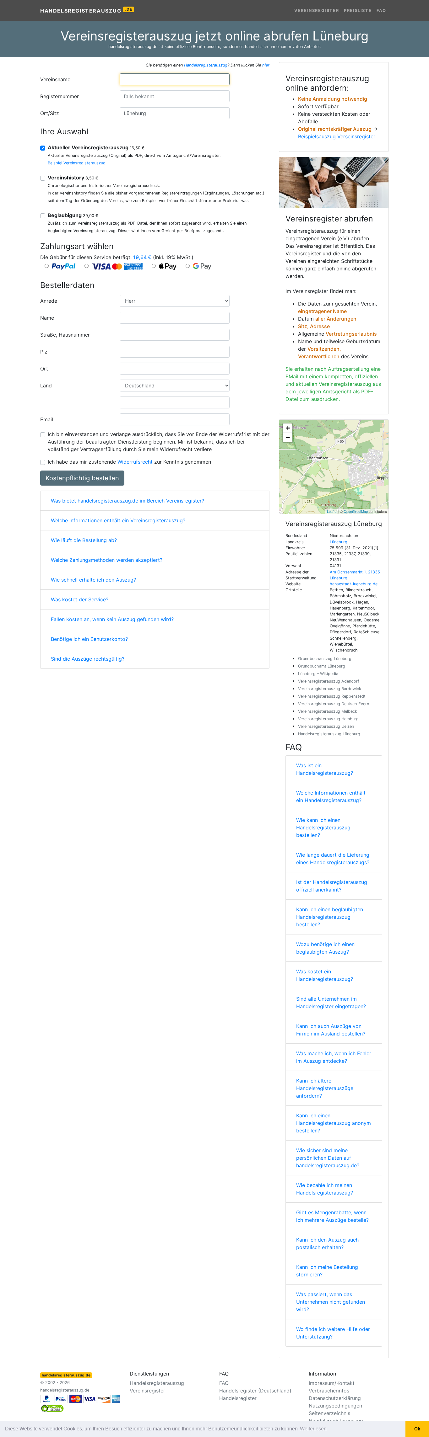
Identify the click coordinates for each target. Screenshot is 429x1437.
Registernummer (59, 96)
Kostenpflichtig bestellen (82, 478)
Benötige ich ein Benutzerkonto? (89, 639)
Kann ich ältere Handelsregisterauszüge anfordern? (324, 1088)
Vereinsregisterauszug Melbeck (327, 711)
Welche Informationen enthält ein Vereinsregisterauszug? (118, 520)
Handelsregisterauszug (86, 10)
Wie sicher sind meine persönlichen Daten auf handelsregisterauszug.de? (327, 1157)
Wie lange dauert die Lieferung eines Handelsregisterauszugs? (332, 858)
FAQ (381, 10)
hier (265, 65)
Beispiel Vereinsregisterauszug (77, 163)
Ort (44, 368)
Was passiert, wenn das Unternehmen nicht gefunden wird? (330, 1301)
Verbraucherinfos (329, 1390)
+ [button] (288, 428)
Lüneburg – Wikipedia (318, 673)
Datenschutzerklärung (335, 1398)
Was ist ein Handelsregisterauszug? (324, 769)
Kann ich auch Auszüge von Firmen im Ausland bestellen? (330, 1030)
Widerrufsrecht (135, 462)
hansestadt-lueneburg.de (353, 584)
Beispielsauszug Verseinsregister (336, 136)
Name (47, 318)
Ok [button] (417, 1428)
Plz (43, 352)
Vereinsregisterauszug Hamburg (328, 718)
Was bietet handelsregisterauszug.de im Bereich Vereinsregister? (127, 501)
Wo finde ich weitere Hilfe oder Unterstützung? (333, 1333)
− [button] (288, 437)
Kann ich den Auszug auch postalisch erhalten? (327, 1243)
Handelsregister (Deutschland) (255, 1390)
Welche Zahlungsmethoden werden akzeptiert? (106, 560)
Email (46, 419)
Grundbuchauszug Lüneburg (324, 658)
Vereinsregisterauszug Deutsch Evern (333, 703)
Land (46, 385)
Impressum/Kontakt (332, 1383)
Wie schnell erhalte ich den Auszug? (93, 580)
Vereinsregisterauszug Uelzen (326, 726)
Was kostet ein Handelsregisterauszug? (324, 975)
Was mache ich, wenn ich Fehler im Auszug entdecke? (333, 1057)
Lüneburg (338, 542)
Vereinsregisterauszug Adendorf (328, 681)
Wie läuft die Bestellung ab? (84, 540)
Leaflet (332, 511)
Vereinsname (55, 79)
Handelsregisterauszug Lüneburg (329, 734)
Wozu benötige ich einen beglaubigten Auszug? (325, 948)
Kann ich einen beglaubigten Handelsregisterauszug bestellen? (329, 917)
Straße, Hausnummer (65, 335)
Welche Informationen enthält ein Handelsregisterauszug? (331, 796)
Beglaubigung (73, 215)
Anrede (48, 301)
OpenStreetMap (356, 511)
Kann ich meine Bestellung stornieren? (327, 1271)
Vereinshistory (73, 177)
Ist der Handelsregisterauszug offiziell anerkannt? (331, 886)
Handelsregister (238, 1398)
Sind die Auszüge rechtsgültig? (87, 659)
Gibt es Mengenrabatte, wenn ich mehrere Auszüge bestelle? (332, 1216)
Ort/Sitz (49, 113)
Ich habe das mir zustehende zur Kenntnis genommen (129, 462)
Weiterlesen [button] (313, 1428)
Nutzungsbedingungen (335, 1405)
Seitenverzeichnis (329, 1413)
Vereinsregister (316, 10)
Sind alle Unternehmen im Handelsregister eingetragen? (331, 1002)
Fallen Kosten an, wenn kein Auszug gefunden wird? (112, 619)
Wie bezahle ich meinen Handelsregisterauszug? (324, 1189)
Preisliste (358, 10)
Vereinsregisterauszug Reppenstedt (332, 696)
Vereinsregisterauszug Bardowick (329, 688)
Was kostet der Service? (79, 599)
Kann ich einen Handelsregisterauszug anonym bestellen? (333, 1123)
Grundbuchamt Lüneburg (321, 666)
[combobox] (175, 79)
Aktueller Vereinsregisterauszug (96, 147)
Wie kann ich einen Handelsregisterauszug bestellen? (323, 827)
